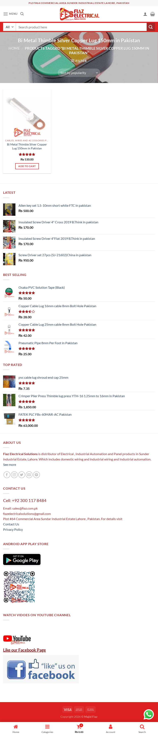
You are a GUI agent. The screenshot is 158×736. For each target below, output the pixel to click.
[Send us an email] (29, 474)
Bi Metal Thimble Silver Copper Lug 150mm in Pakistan (27, 146)
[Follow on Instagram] (14, 474)
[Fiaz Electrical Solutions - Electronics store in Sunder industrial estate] (79, 14)
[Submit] (151, 27)
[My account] (145, 13)
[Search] (22, 14)
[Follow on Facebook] (6, 474)
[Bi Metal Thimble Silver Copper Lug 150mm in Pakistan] (27, 113)
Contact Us (11, 524)
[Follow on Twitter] (21, 474)
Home (14, 48)
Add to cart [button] (27, 166)
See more (9, 464)
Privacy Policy (13, 529)
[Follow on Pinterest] (36, 474)
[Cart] (152, 13)
